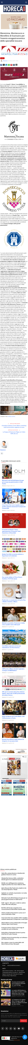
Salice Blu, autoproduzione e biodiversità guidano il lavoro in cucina (13, 873)
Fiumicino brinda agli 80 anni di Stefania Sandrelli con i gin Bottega (18, 983)
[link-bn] (14, 21)
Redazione (3, 450)
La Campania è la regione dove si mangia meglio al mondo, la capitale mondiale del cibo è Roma (19, 1002)
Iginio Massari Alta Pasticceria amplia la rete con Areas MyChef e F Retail (13, 888)
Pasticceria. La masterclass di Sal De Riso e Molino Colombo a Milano (14, 600)
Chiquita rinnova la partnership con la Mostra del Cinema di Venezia (14, 938)
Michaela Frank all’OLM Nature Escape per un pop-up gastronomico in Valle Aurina (13, 482)
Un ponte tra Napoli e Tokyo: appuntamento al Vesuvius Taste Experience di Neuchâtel (11, 531)
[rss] (22, 1028)
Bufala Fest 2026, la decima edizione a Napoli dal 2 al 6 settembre (13, 555)
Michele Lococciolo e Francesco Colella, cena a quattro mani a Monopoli (13, 623)
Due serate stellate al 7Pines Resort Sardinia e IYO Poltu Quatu (12, 578)
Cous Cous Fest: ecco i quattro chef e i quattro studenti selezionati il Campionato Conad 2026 (14, 506)
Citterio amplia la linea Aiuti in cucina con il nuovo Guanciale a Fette (13, 913)
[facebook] (2, 1028)
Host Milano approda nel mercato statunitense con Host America (11, 646)
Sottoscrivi (23, 1020)
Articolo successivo (13, 430)
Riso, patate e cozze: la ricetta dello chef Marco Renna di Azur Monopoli (12, 943)
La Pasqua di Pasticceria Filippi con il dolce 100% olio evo (14, 432)
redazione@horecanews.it (13, 965)
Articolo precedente (15, 423)
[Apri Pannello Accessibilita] (24, 1037)
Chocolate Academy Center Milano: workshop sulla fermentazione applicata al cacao (14, 426)
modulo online (11, 416)
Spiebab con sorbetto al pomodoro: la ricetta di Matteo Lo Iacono (14, 893)
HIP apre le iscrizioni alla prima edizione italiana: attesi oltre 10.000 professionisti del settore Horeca (13, 693)
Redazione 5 (4, 626)
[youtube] (18, 1028)
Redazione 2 (4, 535)
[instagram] (10, 1028)
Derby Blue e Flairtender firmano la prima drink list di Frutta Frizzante (13, 933)
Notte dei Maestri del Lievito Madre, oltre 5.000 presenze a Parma (13, 717)
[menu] (2, 2)
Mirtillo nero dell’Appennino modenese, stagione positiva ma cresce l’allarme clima (13, 883)
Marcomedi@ (17, 1040)
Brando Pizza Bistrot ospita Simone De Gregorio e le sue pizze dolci (13, 740)
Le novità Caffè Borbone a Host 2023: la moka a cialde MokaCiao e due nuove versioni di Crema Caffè (19, 992)
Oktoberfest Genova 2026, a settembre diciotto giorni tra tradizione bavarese (12, 878)
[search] (26, 2)
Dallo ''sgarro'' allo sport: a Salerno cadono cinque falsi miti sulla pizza (13, 903)
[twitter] (6, 1028)
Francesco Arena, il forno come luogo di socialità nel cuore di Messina (12, 928)
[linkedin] (14, 1028)
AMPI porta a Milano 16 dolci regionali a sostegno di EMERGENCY (13, 669)
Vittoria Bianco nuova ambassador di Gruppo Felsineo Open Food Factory (14, 923)
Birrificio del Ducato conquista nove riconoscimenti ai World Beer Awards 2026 (13, 908)
